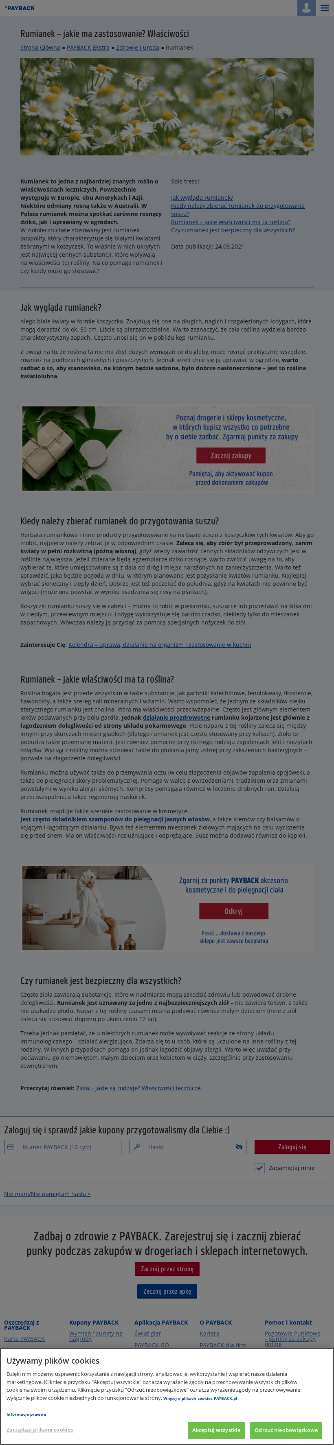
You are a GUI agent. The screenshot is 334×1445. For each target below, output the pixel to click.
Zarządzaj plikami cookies (40, 1429)
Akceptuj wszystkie (216, 1430)
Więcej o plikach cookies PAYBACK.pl (200, 1398)
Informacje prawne (26, 1414)
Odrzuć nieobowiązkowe (286, 1430)
